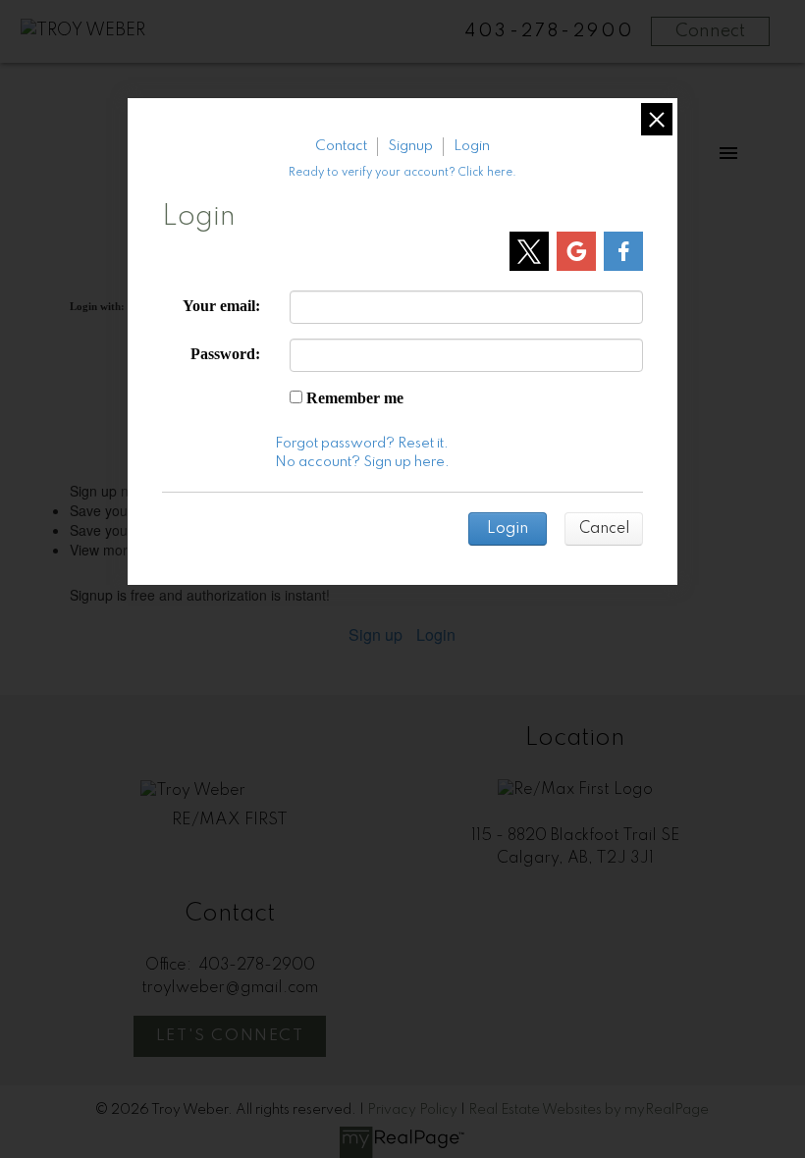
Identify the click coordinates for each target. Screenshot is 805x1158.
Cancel (604, 529)
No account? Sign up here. (362, 462)
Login (436, 634)
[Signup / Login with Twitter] (529, 251)
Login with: (97, 306)
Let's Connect (230, 1036)
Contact (341, 146)
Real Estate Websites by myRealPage (588, 1110)
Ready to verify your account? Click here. (402, 173)
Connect (710, 31)
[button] (230, 1036)
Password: (225, 353)
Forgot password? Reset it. (362, 443)
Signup (410, 146)
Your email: (221, 305)
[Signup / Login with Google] (576, 251)
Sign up (375, 634)
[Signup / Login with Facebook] (623, 251)
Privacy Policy (412, 1110)
